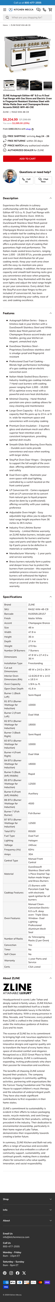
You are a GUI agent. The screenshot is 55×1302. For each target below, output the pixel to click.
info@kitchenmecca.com (16, 1237)
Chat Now (44, 180)
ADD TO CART (28, 158)
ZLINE (6, 112)
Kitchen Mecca (15, 1295)
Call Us (28, 180)
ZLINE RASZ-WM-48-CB (20, 25)
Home (5, 25)
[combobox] (27, 17)
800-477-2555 (11, 1246)
